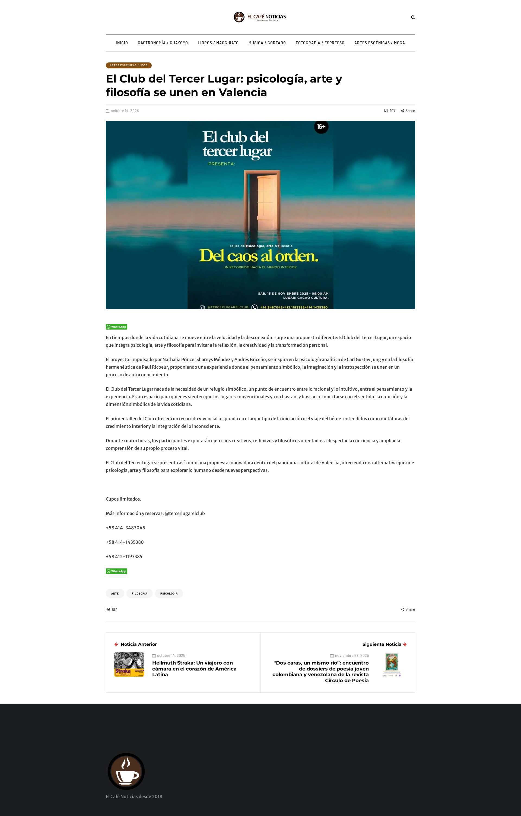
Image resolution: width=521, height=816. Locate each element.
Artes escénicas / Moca (379, 42)
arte (115, 593)
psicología (169, 593)
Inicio (122, 42)
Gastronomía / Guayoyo (163, 42)
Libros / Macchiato (218, 42)
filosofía (139, 593)
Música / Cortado (267, 42)
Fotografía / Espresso (320, 42)
